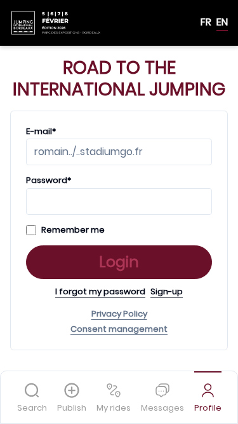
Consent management (119, 329)
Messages (162, 408)
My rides (113, 408)
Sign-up (166, 292)
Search (32, 408)
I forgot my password (100, 292)
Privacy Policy (119, 314)
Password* (48, 180)
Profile (207, 408)
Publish (71, 408)
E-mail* (41, 132)
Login (119, 262)
